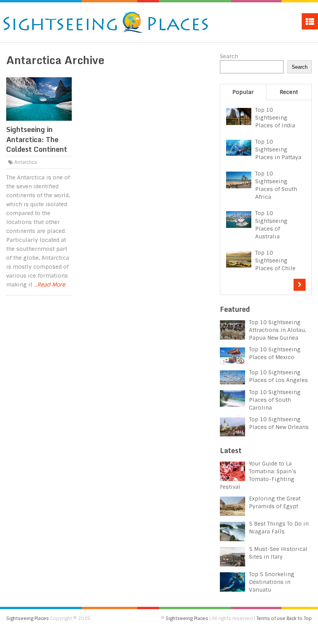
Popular (243, 92)
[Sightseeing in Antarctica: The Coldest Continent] (38, 99)
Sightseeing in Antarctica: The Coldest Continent (36, 139)
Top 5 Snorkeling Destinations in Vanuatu (271, 582)
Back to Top (299, 618)
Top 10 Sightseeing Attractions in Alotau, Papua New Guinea (277, 330)
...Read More (49, 284)
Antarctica (25, 162)
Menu (310, 21)
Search (229, 56)
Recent (289, 92)
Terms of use (270, 618)
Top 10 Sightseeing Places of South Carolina (275, 400)
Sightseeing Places (27, 618)
